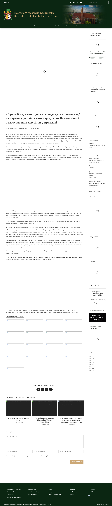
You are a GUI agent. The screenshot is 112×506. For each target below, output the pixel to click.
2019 (90, 370)
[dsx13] (15, 336)
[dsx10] (73, 336)
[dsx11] (54, 336)
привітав (61, 257)
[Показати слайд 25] (100, 58)
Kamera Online (84, 26)
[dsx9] (15, 348)
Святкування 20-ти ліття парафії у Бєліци (18, 419)
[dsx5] (15, 360)
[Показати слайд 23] (98, 58)
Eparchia (14, 26)
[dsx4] (34, 360)
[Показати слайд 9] (99, 57)
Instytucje (23, 26)
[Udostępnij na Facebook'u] (42, 389)
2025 (90, 358)
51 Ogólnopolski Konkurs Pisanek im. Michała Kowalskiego (44, 420)
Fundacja (93, 26)
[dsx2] (73, 360)
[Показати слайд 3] (92, 57)
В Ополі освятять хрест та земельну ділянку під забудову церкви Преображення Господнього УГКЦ (71, 420)
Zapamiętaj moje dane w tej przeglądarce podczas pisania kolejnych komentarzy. (32, 456)
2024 (90, 360)
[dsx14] (73, 324)
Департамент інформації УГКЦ (15, 316)
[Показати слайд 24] (99, 58)
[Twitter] (74, 2)
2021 (90, 366)
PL (4, 2)
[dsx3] (54, 360)
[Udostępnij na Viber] (46, 389)
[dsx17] (15, 324)
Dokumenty (45, 26)
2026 (90, 356)
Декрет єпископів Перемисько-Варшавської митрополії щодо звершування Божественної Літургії (97, 162)
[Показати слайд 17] (91, 58)
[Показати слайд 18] (92, 58)
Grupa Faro (105, 504)
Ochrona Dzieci (73, 26)
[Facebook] (70, 2)
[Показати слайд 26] (101, 58)
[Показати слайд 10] (100, 57)
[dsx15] (54, 324)
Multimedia (56, 26)
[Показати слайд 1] (89, 57)
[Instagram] (77, 2)
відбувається (43, 310)
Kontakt (65, 26)
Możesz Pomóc (101, 26)
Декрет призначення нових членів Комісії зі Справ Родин (97, 173)
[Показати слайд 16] (90, 58)
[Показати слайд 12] (102, 57)
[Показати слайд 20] (94, 58)
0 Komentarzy (34, 129)
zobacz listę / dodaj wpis (98, 299)
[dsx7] (54, 348)
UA (6, 2)
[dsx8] (34, 348)
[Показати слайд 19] (93, 58)
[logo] (8, 14)
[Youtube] (81, 2)
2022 (90, 364)
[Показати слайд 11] (101, 57)
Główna (6, 26)
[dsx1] (15, 372)
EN (8, 2)
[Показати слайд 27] (102, 58)
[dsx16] (34, 324)
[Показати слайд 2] (91, 57)
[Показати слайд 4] (93, 57)
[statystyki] (89, 495)
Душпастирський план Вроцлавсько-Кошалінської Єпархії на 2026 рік (97, 183)
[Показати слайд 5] (94, 57)
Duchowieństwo (34, 26)
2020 (90, 368)
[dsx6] (73, 348)
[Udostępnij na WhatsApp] (51, 389)
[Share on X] (38, 389)
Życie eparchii (23, 129)
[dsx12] (34, 336)
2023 (90, 362)
